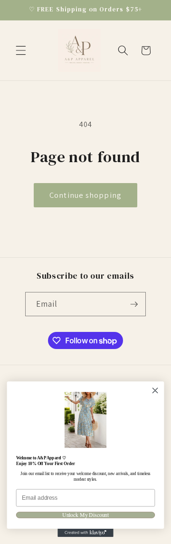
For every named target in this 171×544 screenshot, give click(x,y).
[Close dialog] (155, 390)
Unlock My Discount (85, 515)
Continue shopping (85, 195)
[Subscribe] (134, 304)
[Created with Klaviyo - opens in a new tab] (85, 533)
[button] (21, 50)
